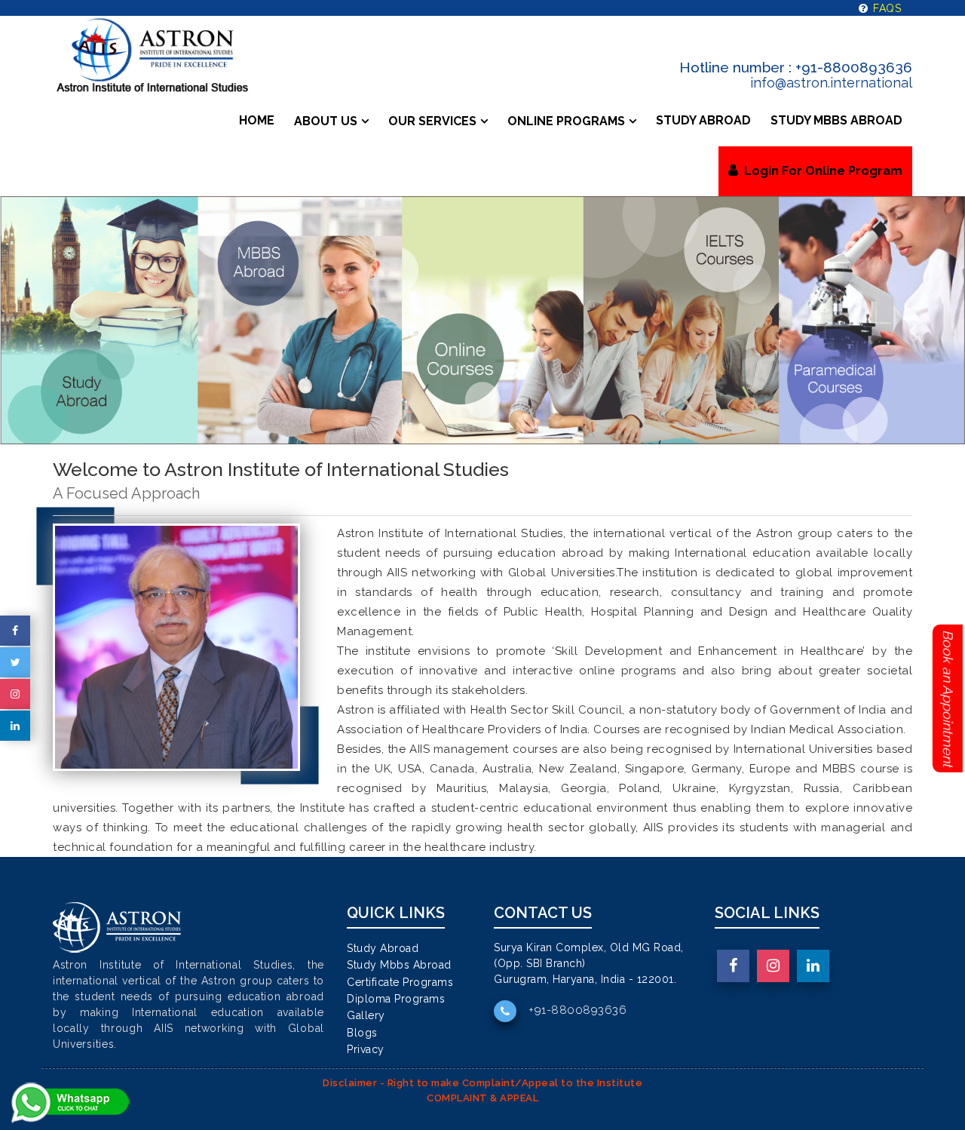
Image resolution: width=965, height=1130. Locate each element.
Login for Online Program (820, 171)
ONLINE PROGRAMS (566, 121)
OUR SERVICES (432, 121)
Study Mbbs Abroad (399, 965)
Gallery (366, 1015)
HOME (256, 120)
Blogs (362, 1033)
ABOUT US (325, 121)
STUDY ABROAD (703, 120)
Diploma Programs (396, 999)
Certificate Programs (400, 982)
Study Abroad (382, 948)
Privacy (365, 1049)
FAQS (885, 8)
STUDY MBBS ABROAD (836, 120)
